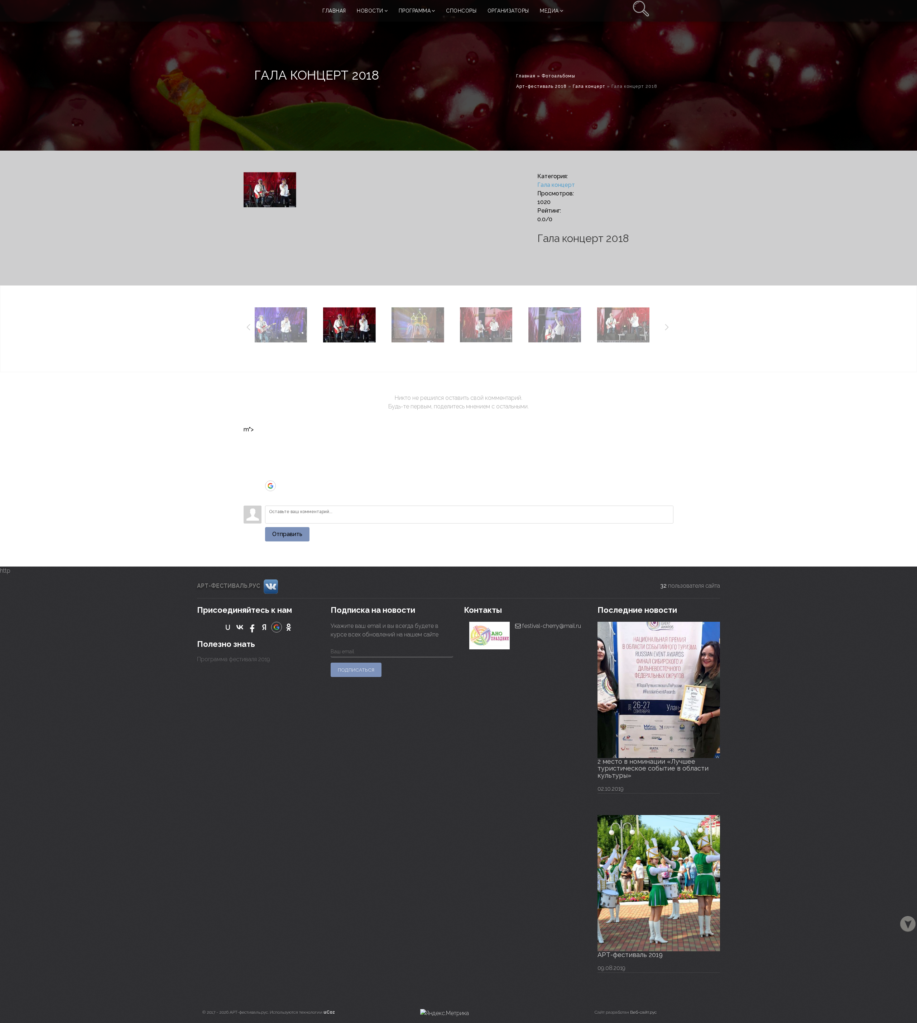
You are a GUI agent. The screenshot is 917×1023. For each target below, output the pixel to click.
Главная (334, 11)
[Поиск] (641, 11)
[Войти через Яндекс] (270, 475)
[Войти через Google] (270, 485)
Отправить (287, 534)
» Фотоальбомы (556, 76)
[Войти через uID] (270, 442)
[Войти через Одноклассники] (270, 496)
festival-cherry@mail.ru (551, 625)
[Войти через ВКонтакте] (270, 453)
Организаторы (508, 11)
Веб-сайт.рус (643, 1012)
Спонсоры (461, 11)
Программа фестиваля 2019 (233, 659)
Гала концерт (589, 86)
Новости (370, 11)
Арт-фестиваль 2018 (541, 86)
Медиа (549, 11)
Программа (415, 11)
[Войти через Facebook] (270, 464)
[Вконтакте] (271, 586)
